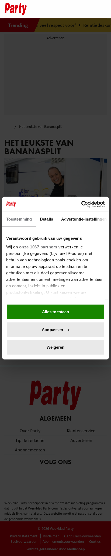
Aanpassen (52, 329)
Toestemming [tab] (19, 219)
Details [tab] (46, 219)
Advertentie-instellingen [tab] (84, 219)
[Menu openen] (69, 9)
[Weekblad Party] (31, 9)
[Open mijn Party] (86, 8)
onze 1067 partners (38, 246)
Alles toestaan (55, 311)
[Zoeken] (102, 9)
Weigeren (56, 347)
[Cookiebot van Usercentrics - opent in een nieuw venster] (81, 204)
